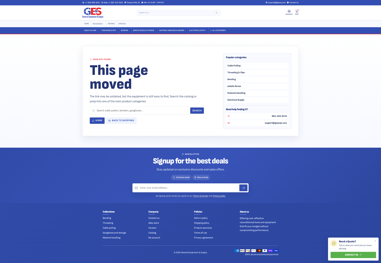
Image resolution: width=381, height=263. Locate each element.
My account (154, 237)
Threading (108, 222)
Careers (152, 227)
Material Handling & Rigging (171, 30)
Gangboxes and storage (114, 232)
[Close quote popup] (375, 241)
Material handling (111, 237)
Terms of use (200, 232)
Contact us (153, 218)
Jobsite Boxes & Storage (143, 30)
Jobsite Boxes (234, 86)
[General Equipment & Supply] (92, 13)
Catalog (122, 24)
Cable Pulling (90, 30)
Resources (98, 24)
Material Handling (236, 93)
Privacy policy (219, 196)
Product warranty (203, 227)
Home (86, 24)
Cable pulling (109, 227)
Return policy (201, 218)
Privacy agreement (203, 237)
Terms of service (200, 196)
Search (197, 110)
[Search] (216, 13)
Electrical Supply (197, 30)
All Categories (219, 30)
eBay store (153, 222)
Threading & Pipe (108, 30)
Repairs (111, 24)
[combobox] (176, 13)
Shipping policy (201, 222)
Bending (124, 30)
